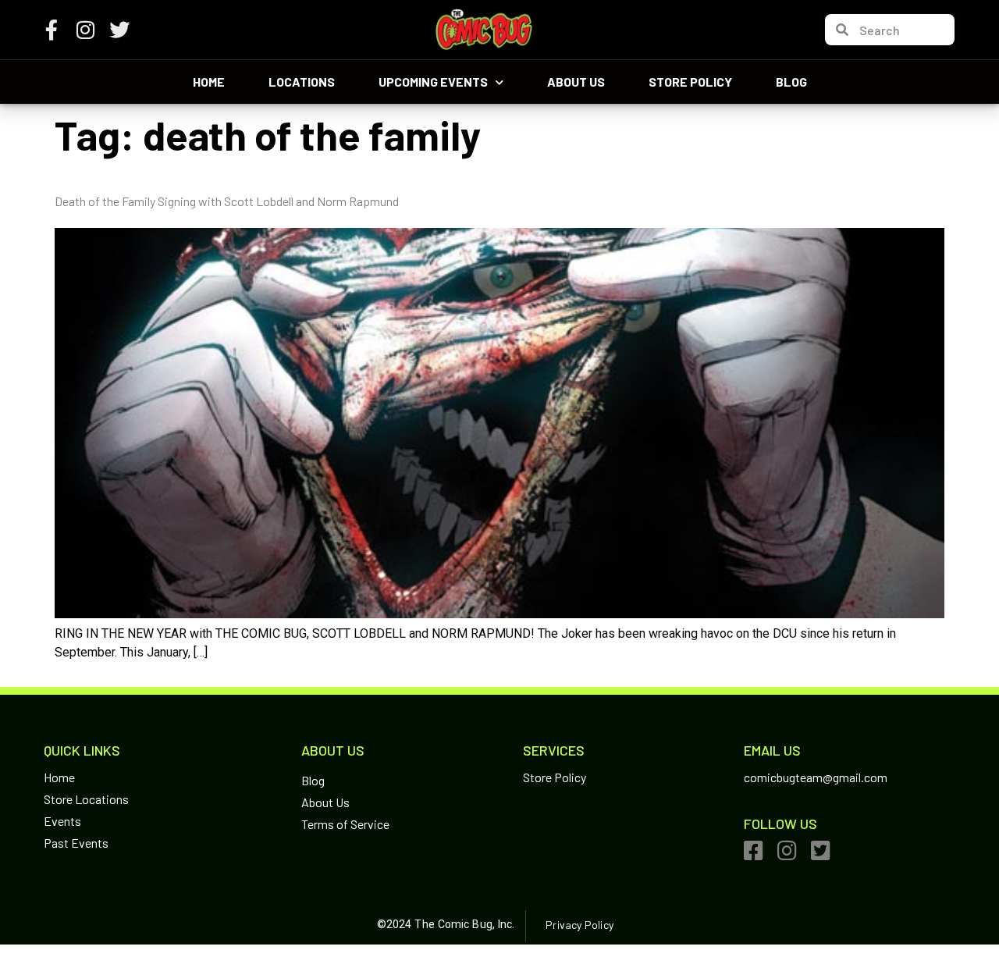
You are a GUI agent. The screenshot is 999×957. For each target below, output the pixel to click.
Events (62, 820)
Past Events (76, 842)
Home (209, 81)
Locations (301, 81)
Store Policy (690, 81)
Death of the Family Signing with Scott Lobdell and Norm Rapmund (227, 201)
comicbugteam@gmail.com (815, 777)
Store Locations (86, 799)
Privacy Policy (579, 924)
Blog (791, 81)
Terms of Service (345, 823)
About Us (576, 81)
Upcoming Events (433, 81)
